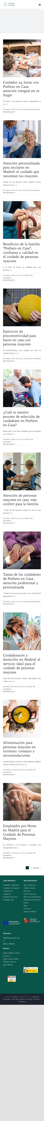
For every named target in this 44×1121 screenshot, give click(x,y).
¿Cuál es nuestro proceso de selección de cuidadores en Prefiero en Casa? (21, 418)
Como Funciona (30, 894)
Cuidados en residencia (7, 892)
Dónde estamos (30, 888)
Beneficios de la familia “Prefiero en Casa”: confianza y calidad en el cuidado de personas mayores (21, 252)
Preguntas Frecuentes (32, 900)
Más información (8, 112)
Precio (26, 903)
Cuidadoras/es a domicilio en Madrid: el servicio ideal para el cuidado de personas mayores (21, 663)
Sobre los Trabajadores (32, 897)
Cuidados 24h (8, 900)
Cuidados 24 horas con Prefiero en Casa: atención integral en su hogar (21, 88)
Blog (25, 906)
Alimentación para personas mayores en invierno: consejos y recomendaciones (19, 749)
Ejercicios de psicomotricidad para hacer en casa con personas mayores (19, 337)
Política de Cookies (26, 999)
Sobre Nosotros (29, 885)
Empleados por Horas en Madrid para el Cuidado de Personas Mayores (19, 832)
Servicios (27, 891)
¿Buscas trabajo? (30, 911)
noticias (25, 109)
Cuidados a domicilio (11, 885)
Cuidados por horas (10, 897)
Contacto (27, 909)
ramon (8, 109)
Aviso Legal (15, 999)
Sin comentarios (34, 109)
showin (15, 997)
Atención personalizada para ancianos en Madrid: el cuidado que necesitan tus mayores (21, 169)
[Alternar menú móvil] (40, 5)
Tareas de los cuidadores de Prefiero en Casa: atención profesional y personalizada (22, 580)
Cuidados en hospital (11, 888)
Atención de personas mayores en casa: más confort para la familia (20, 499)
